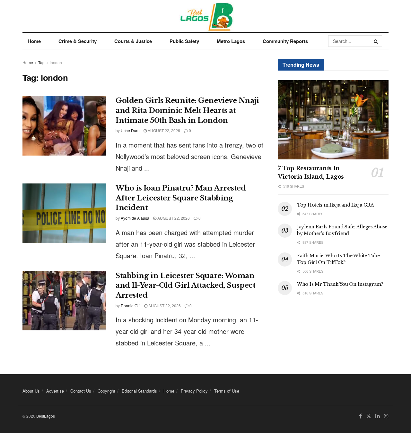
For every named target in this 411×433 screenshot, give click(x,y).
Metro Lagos (231, 41)
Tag (41, 62)
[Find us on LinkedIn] (377, 416)
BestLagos (45, 416)
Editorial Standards (139, 391)
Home (34, 41)
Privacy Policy (194, 391)
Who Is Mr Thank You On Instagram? (340, 284)
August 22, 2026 (163, 130)
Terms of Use (226, 391)
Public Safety (184, 41)
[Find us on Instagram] (386, 416)
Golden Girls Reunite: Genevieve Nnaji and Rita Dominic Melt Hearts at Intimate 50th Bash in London (187, 110)
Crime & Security (77, 41)
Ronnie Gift (130, 305)
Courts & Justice (133, 41)
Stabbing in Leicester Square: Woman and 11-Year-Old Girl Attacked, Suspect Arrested (185, 285)
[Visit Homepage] (205, 16)
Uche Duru (130, 130)
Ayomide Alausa (135, 218)
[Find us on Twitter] (368, 416)
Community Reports (285, 41)
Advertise (55, 391)
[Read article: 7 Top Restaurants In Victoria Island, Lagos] (333, 119)
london (56, 62)
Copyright (106, 391)
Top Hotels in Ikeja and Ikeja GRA (335, 205)
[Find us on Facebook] (360, 416)
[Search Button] (376, 41)
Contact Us (80, 391)
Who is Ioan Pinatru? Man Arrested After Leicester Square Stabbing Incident (181, 198)
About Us (31, 391)
